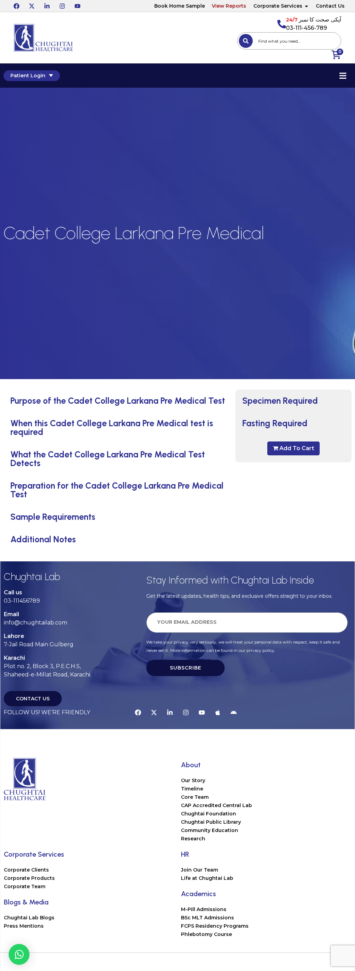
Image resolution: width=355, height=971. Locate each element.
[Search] (246, 41)
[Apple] (217, 712)
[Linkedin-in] (47, 6)
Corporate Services (277, 6)
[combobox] (289, 41)
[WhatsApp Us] (19, 954)
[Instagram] (62, 6)
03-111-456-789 (306, 28)
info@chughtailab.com (35, 622)
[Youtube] (77, 6)
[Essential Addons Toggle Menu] (343, 75)
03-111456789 (22, 600)
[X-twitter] (31, 6)
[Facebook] (16, 6)
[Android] (233, 712)
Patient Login (27, 75)
